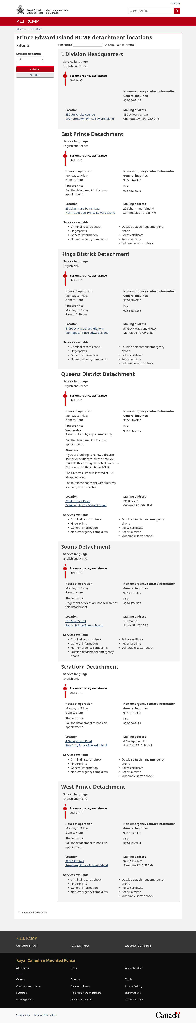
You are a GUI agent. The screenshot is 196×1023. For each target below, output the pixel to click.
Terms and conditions (46, 1015)
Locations (21, 992)
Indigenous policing (81, 999)
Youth (128, 979)
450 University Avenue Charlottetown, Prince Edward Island (89, 117)
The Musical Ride (134, 999)
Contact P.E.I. (26, 945)
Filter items (65, 44)
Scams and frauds (80, 986)
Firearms (75, 979)
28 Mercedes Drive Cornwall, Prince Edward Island (86, 503)
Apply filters (35, 69)
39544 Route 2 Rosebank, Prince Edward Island (86, 863)
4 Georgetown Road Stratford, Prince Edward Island (86, 743)
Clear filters (35, 75)
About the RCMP (134, 968)
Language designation (28, 53)
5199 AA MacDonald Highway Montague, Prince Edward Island (86, 331)
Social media (23, 1015)
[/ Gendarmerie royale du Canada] (42, 9)
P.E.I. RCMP (36, 29)
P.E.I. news (80, 945)
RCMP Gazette (133, 992)
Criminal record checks (28, 986)
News (74, 968)
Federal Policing (133, 986)
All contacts (22, 968)
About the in (138, 945)
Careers (20, 979)
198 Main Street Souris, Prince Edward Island (84, 623)
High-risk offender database (86, 992)
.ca (21, 29)
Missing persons (25, 999)
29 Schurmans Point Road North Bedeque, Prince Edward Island (90, 210)
